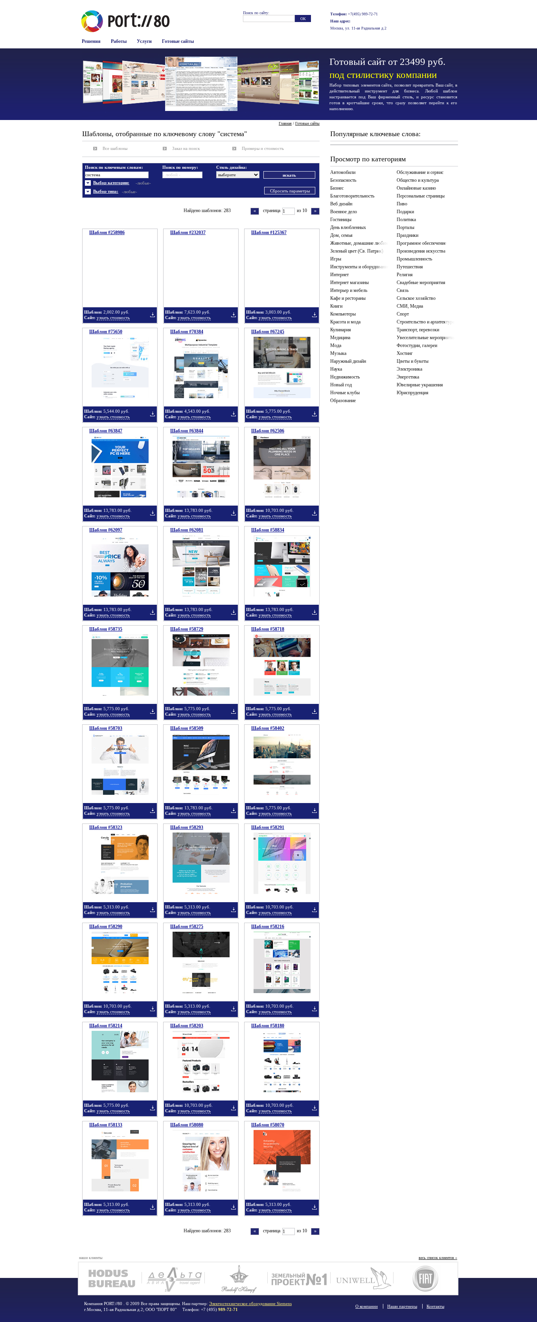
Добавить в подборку (152, 314)
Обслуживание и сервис (420, 172)
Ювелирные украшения (420, 385)
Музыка (338, 353)
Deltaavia (173, 1278)
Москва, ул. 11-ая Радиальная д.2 (358, 28)
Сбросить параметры (290, 190)
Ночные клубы (345, 392)
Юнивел (362, 1278)
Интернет (339, 274)
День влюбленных (348, 227)
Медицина (340, 337)
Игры (335, 259)
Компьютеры (343, 314)
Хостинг (405, 353)
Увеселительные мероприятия (426, 337)
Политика (406, 219)
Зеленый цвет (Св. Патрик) (356, 251)
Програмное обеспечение (421, 243)
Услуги (144, 41)
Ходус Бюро (110, 1278)
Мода (335, 345)
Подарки (405, 211)
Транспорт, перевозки (418, 329)
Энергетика (408, 377)
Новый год (341, 385)
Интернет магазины (349, 282)
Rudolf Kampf (236, 1278)
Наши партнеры (402, 1306)
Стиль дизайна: (231, 167)
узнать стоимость (113, 317)
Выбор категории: (111, 182)
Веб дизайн (341, 204)
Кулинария (340, 329)
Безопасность (343, 180)
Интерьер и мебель (348, 290)
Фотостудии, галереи (417, 345)
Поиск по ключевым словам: (114, 167)
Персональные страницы (421, 196)
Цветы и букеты (412, 361)
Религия (405, 274)
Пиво (402, 204)
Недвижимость (345, 377)
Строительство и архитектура (425, 322)
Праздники (407, 235)
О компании (366, 1306)
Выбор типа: (105, 191)
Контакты (435, 1306)
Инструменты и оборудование (359, 267)
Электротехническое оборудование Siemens (250, 1303)
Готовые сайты (178, 41)
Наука (336, 369)
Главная (285, 123)
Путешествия (410, 267)
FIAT (425, 1278)
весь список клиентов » (438, 1258)
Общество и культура (418, 180)
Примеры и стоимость (263, 148)
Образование (343, 400)
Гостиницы (340, 219)
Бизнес (337, 188)
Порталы (405, 227)
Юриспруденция (412, 392)
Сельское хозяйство (416, 298)
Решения (91, 41)
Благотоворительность (352, 196)
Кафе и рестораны (348, 298)
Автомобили (342, 172)
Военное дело (343, 211)
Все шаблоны (115, 148)
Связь (402, 290)
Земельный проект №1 (299, 1278)
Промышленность (414, 259)
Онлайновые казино (416, 188)
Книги (336, 306)
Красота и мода (345, 322)
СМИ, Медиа (410, 306)
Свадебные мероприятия (421, 282)
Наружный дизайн (348, 361)
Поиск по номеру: (180, 167)
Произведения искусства (421, 251)
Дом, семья (341, 235)
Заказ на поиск (186, 148)
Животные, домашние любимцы (361, 243)
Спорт (403, 314)
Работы (119, 41)
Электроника (409, 369)
